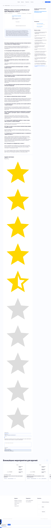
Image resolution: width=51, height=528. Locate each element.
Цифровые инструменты (18, 501)
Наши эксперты (16, 503)
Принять (9, 524)
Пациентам (43, 511)
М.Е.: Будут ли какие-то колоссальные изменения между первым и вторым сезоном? (41, 61)
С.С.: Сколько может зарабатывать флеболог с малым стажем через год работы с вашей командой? (41, 58)
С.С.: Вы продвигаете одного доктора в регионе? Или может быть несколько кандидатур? (40, 46)
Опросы (15, 504)
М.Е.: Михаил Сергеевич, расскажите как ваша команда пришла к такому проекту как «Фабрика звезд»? (41, 33)
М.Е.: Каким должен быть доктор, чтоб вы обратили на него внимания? (40, 38)
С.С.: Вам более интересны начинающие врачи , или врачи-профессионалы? (41, 40)
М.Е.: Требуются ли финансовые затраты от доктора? (40, 49)
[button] (47, 460)
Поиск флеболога (28, 501)
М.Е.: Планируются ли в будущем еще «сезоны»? (40, 66)
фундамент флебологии (44, 478)
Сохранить (29, 13)
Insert (1, 527)
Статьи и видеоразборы (29, 500)
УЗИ (37, 478)
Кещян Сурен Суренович (40, 26)
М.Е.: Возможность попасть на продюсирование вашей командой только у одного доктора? (40, 43)
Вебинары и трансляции (18, 500)
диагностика (5, 478)
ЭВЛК (39, 478)
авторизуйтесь (6, 433)
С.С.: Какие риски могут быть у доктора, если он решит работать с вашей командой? (40, 51)
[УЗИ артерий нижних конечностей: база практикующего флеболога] (9, 467)
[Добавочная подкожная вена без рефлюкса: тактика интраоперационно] (32, 467)
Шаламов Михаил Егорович (40, 23)
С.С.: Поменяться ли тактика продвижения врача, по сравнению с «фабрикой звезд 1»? (40, 63)
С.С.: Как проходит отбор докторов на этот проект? (40, 35)
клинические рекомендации (10, 478)
